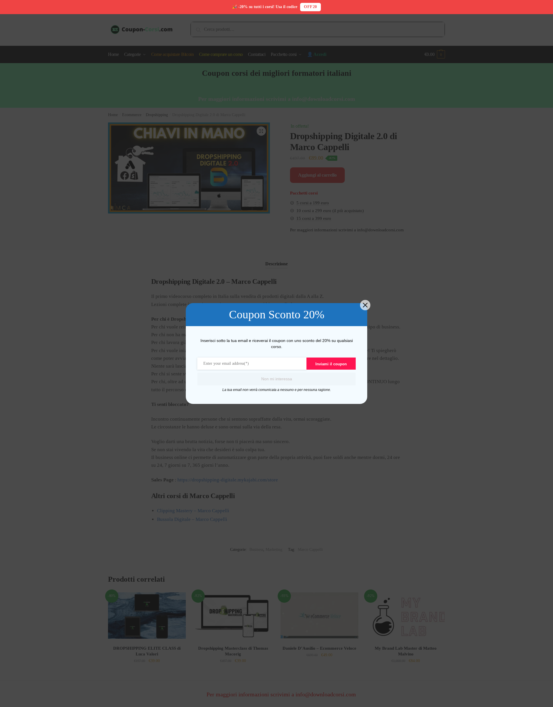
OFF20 (310, 7)
